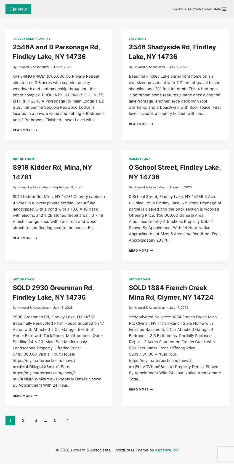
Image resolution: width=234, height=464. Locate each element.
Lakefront (137, 38)
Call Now (18, 9)
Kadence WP (167, 450)
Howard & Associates (33, 67)
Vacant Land (140, 159)
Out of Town (23, 159)
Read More (25, 130)
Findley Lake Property (32, 38)
